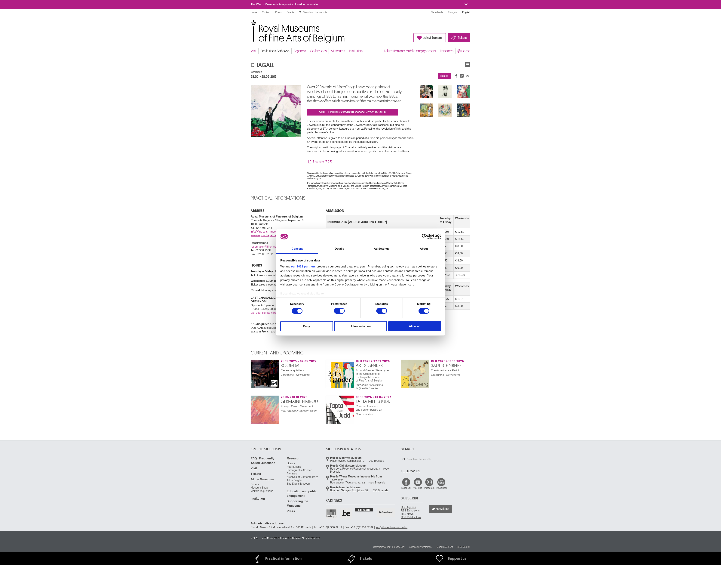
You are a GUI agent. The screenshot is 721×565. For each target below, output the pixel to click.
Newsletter (442, 508)
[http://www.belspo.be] (331, 513)
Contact (266, 12)
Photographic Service (299, 470)
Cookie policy (463, 546)
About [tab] (424, 248)
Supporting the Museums (297, 503)
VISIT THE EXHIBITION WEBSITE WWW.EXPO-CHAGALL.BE (352, 112)
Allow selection (361, 326)
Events (290, 12)
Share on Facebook (456, 76)
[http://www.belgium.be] (346, 513)
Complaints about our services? (389, 546)
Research (446, 51)
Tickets (462, 37)
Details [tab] (339, 248)
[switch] (339, 311)
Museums (338, 51)
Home (254, 12)
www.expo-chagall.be (264, 235)
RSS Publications (411, 517)
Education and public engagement (410, 51)
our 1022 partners (303, 266)
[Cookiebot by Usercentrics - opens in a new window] (424, 236)
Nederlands (437, 12)
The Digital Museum (299, 483)
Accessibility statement (420, 546)
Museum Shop (259, 487)
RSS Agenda (408, 507)
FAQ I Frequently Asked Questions (263, 460)
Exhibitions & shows (275, 51)
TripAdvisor (441, 487)
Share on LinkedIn (462, 76)
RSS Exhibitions (410, 510)
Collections (318, 51)
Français (452, 12)
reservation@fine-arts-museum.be (272, 246)
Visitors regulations (262, 490)
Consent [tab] (297, 248)
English (466, 12)
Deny (306, 326)
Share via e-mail (467, 76)
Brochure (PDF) (322, 161)
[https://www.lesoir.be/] (364, 509)
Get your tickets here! (264, 312)
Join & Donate (432, 37)
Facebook (406, 487)
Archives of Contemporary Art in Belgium (302, 478)
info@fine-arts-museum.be (267, 231)
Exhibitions (467, 64)
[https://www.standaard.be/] (386, 512)
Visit (253, 51)
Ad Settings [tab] (381, 248)
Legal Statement (444, 546)
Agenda (299, 51)
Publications (294, 466)
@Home (463, 51)
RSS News (407, 513)
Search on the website (300, 12)
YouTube (417, 487)
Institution (356, 51)
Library (291, 463)
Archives (292, 473)
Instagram (429, 487)
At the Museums (262, 479)
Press (278, 12)
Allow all (414, 326)
